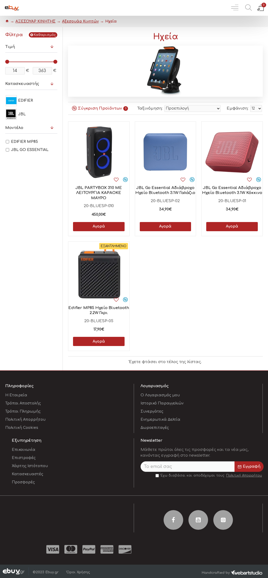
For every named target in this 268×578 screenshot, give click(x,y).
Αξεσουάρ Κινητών (80, 21)
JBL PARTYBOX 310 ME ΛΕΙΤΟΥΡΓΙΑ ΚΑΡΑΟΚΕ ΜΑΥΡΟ (98, 193)
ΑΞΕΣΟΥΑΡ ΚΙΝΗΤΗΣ (35, 21)
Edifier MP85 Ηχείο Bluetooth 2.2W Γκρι (98, 310)
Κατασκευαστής (22, 84)
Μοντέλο (14, 128)
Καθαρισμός (45, 35)
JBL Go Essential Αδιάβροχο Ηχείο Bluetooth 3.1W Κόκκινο (232, 190)
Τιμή (10, 47)
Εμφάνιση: (237, 108)
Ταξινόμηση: (150, 108)
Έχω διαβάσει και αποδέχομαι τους (211, 475)
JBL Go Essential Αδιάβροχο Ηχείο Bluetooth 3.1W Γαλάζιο (165, 190)
